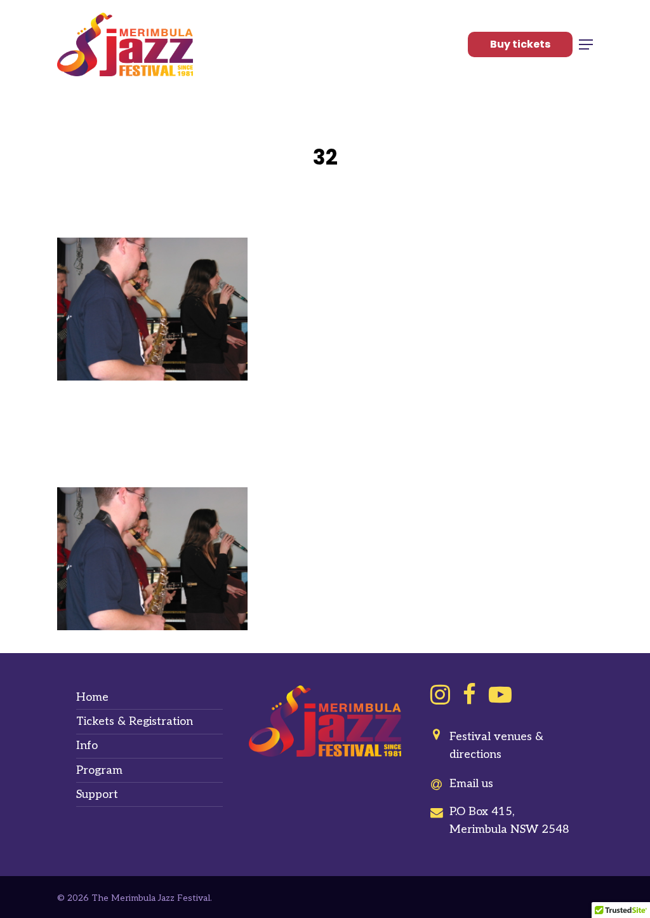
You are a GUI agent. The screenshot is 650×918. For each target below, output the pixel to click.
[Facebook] (469, 694)
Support (97, 794)
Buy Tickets (520, 44)
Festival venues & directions (496, 745)
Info (87, 745)
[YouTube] (500, 694)
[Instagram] (440, 694)
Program (99, 770)
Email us (471, 783)
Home (92, 697)
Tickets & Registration (134, 721)
